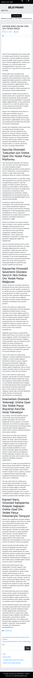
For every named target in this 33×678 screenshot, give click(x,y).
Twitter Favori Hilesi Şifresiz (12, 663)
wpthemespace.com (20, 676)
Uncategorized (8, 630)
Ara (3, 644)
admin (17, 32)
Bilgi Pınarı (16, 7)
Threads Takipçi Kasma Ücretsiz (13, 660)
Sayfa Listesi (7, 657)
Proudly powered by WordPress (13, 673)
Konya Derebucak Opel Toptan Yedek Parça (17, 641)
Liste (4, 654)
